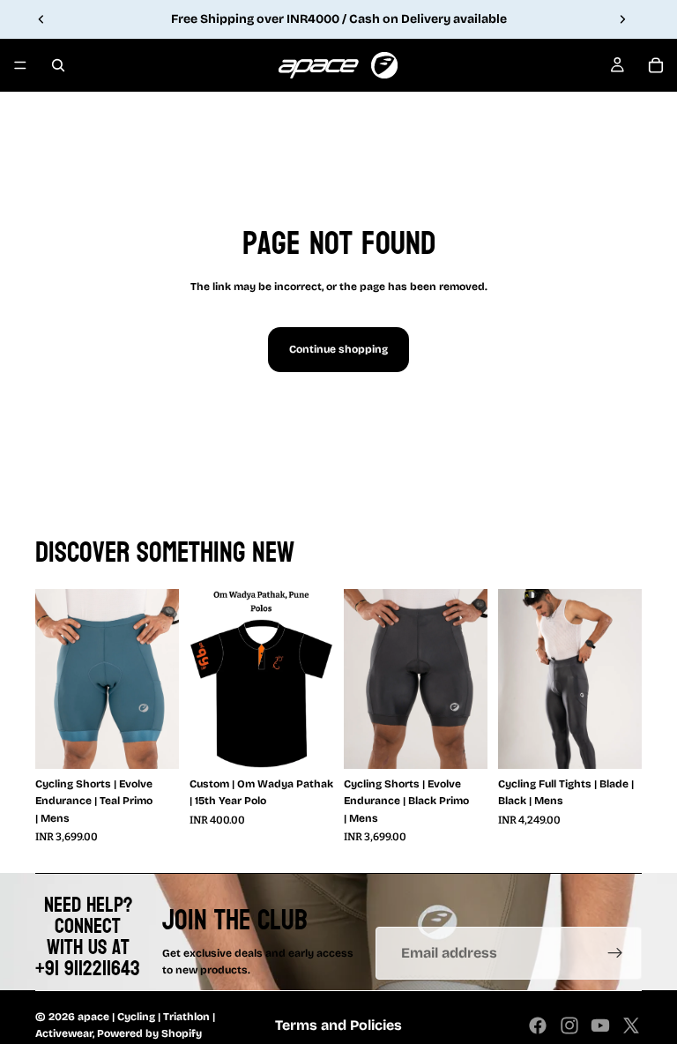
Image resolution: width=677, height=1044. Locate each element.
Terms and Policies (338, 1025)
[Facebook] (537, 1025)
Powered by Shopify (149, 1033)
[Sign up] (615, 953)
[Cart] (655, 65)
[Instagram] (569, 1025)
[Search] (58, 65)
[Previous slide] (41, 19)
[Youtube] (600, 1025)
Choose (166, 741)
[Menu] (20, 65)
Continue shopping (338, 349)
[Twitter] (631, 1025)
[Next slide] (622, 19)
